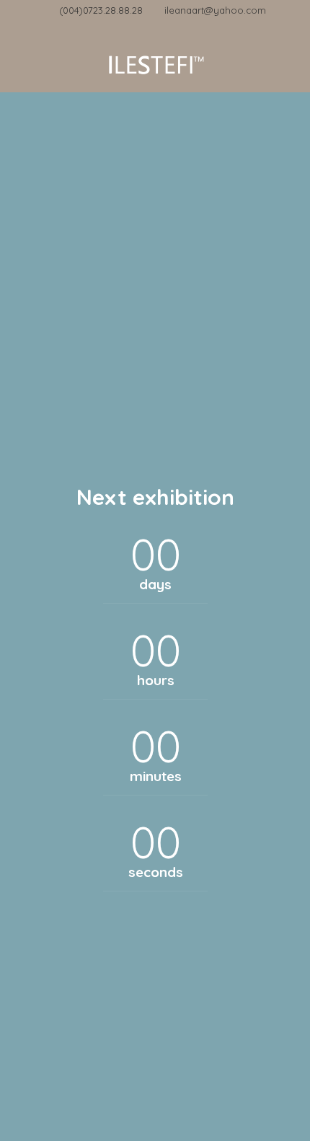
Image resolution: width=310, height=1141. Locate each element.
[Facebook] (155, 27)
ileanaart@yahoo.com (215, 10)
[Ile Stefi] (155, 63)
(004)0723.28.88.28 (101, 10)
